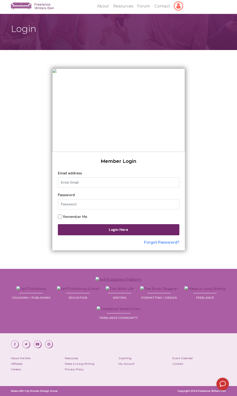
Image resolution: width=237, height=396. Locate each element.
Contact (162, 6)
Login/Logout (179, 4)
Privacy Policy (74, 369)
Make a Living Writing (79, 363)
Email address (70, 173)
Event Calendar (182, 358)
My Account (126, 363)
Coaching (124, 358)
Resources (123, 6)
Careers (16, 369)
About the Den (21, 358)
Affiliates (16, 363)
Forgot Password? (161, 242)
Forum (143, 6)
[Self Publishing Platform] (118, 279)
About (103, 6)
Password (66, 194)
